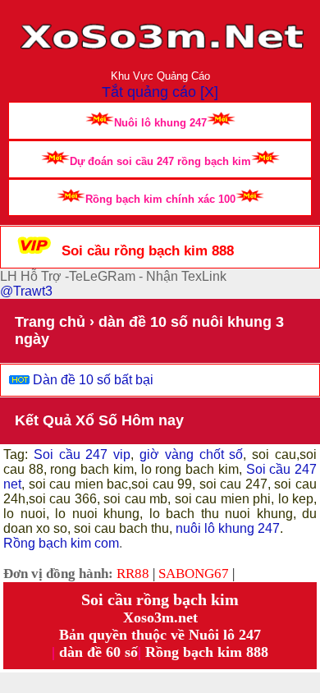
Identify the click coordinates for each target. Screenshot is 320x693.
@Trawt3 (26, 291)
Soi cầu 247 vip (79, 454)
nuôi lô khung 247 (228, 528)
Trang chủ (50, 322)
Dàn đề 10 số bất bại (93, 380)
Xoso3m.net (160, 617)
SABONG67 (193, 573)
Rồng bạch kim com (61, 543)
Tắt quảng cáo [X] (160, 92)
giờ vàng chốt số (191, 454)
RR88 (133, 573)
